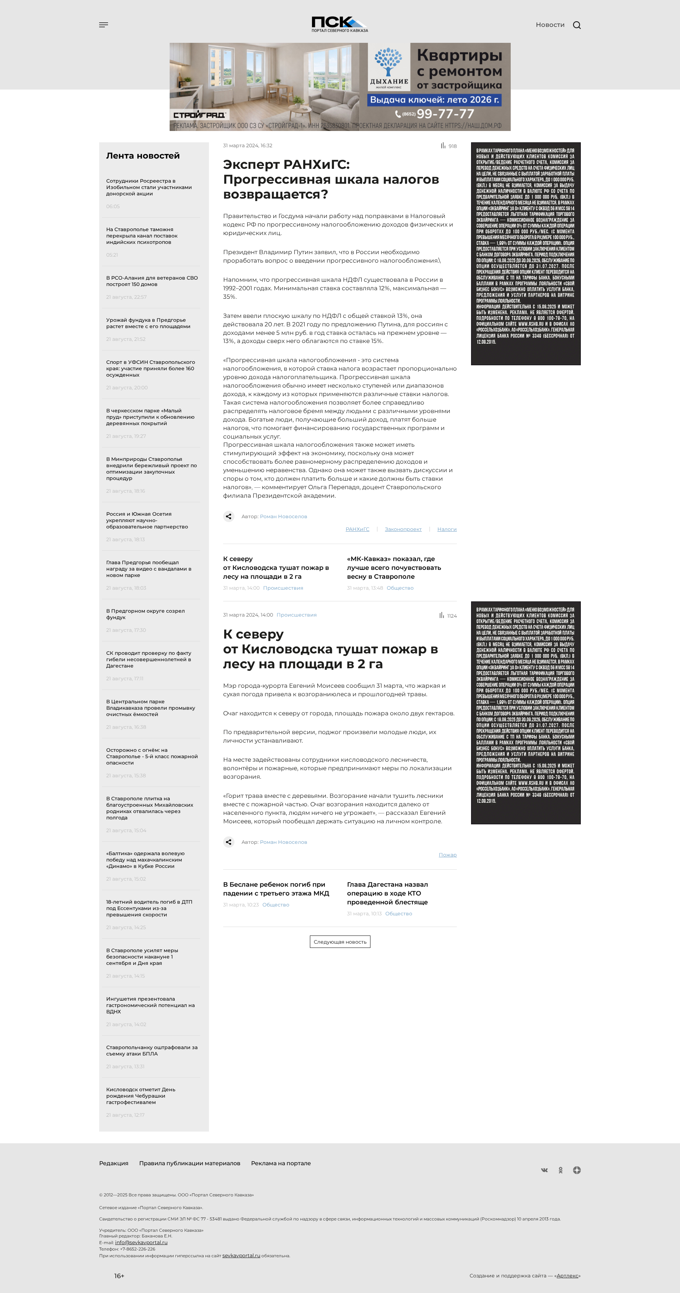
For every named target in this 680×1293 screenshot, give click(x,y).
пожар (448, 855)
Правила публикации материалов (189, 1163)
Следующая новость (340, 942)
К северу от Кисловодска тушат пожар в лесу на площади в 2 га (276, 567)
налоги (447, 529)
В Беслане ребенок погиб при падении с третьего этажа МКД (276, 889)
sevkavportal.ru (241, 1255)
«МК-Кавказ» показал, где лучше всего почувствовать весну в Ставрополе (394, 567)
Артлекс (567, 1275)
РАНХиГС (357, 529)
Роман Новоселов (283, 516)
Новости (550, 24)
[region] (153, 647)
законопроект (403, 529)
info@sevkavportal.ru (141, 1242)
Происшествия (283, 587)
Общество (400, 587)
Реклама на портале (281, 1163)
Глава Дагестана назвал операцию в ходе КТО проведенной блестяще (387, 893)
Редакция (114, 1163)
